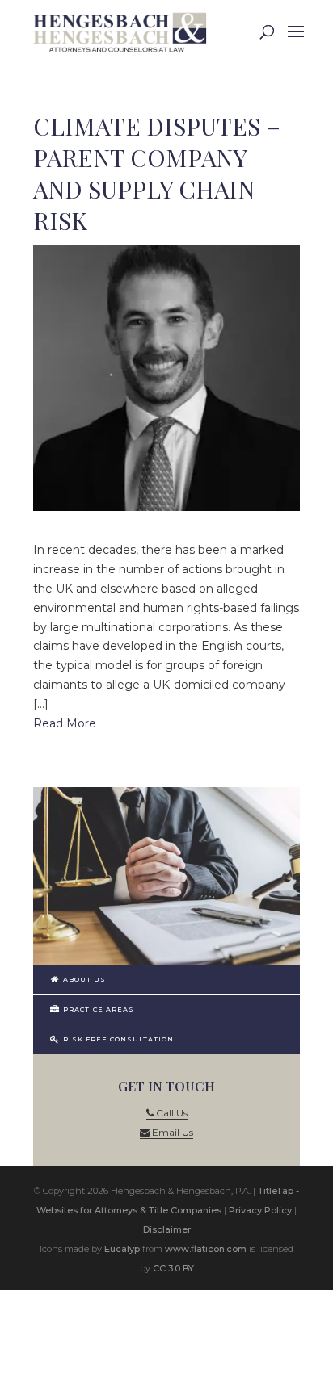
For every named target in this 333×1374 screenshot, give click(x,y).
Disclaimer (167, 1229)
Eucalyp (122, 1249)
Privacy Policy (260, 1210)
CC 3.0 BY (173, 1268)
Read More (64, 723)
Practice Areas (97, 1009)
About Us (83, 979)
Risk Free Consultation (117, 1039)
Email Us (171, 1132)
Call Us (171, 1113)
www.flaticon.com (206, 1249)
